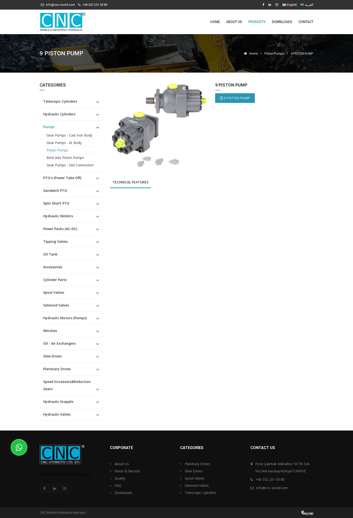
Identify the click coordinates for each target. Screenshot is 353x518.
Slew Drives (52, 356)
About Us (234, 22)
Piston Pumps (274, 53)
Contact (305, 22)
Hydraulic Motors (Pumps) (65, 318)
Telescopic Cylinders (60, 101)
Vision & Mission (127, 471)
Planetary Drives (57, 369)
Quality (119, 478)
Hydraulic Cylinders (59, 114)
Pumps (49, 127)
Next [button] (197, 119)
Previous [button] (120, 119)
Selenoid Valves (56, 305)
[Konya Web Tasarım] (307, 512)
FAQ (117, 485)
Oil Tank (50, 254)
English (292, 4)
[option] (159, 119)
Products (257, 22)
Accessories (52, 267)
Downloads (282, 22)
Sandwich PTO (55, 190)
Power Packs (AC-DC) (60, 228)
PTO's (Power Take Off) (62, 177)
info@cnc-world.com (60, 4)
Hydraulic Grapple (58, 401)
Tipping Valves (55, 241)
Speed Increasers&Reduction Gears (67, 385)
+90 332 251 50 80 (95, 4)
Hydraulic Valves (57, 414)
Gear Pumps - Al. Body (64, 142)
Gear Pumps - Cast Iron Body (69, 135)
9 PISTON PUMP (236, 98)
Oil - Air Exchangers (59, 343)
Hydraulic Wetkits (58, 216)
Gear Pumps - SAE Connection (70, 165)
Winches (50, 330)
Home (215, 22)
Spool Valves (53, 292)
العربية (309, 4)
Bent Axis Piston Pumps (65, 157)
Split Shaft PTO (56, 203)
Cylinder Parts (55, 279)
